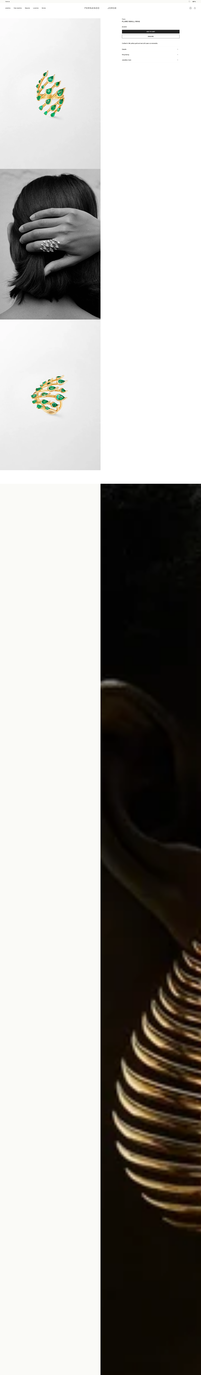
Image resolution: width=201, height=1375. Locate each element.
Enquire (151, 36)
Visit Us (7, 1)
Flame (123, 19)
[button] (8, 8)
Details (124, 49)
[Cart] (195, 8)
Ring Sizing (125, 55)
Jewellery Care (126, 60)
